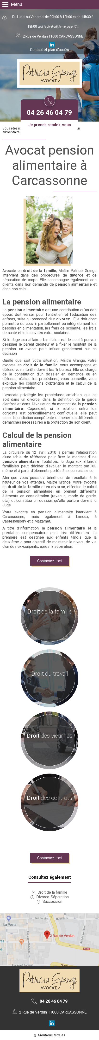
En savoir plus (47, 622)
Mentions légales (51, 1035)
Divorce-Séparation (52, 897)
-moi (49, 561)
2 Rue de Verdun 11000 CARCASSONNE (52, 1012)
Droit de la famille (52, 892)
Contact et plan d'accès (49, 49)
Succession (52, 901)
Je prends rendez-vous (49, 125)
